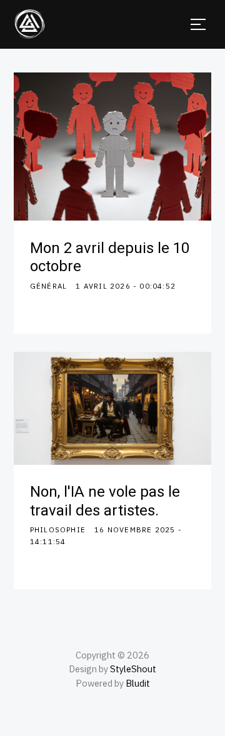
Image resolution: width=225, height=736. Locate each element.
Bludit (138, 683)
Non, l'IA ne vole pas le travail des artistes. (105, 501)
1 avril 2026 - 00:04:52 (126, 286)
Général (48, 286)
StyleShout (133, 669)
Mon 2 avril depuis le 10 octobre (109, 257)
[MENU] (198, 24)
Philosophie (58, 529)
